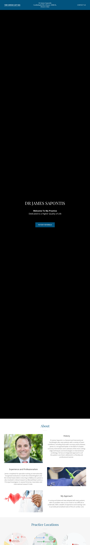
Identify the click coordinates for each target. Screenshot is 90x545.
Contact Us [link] (81, 5)
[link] (45, 7)
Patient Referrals (45, 225)
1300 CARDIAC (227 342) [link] (12, 5)
